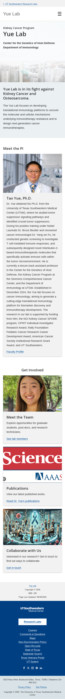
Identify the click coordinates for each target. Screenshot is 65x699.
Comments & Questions (32, 634)
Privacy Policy (24, 687)
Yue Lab (11, 13)
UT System (33, 661)
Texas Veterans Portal (32, 657)
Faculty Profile (15, 351)
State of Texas (32, 650)
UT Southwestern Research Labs (21, 4)
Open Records (32, 646)
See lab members (17, 439)
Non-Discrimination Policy (33, 642)
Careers (32, 630)
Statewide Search (32, 654)
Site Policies (41, 687)
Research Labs (32, 621)
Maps (33, 638)
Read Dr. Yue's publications (23, 501)
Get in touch (13, 568)
